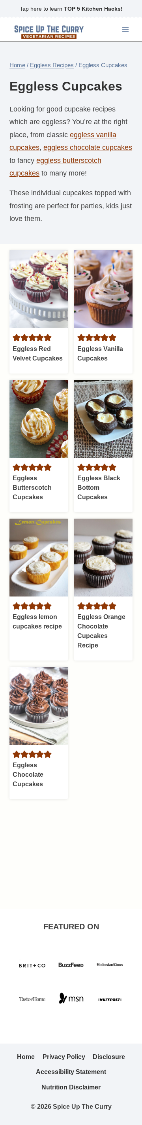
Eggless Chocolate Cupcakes (28, 774)
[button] (17, 338)
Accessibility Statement (71, 1071)
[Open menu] (125, 29)
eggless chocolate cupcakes (87, 147)
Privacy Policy (64, 1056)
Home (26, 1056)
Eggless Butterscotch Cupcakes (32, 487)
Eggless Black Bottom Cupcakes (98, 487)
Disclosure (109, 1056)
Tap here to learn (71, 9)
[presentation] (38, 289)
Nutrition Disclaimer (71, 1087)
